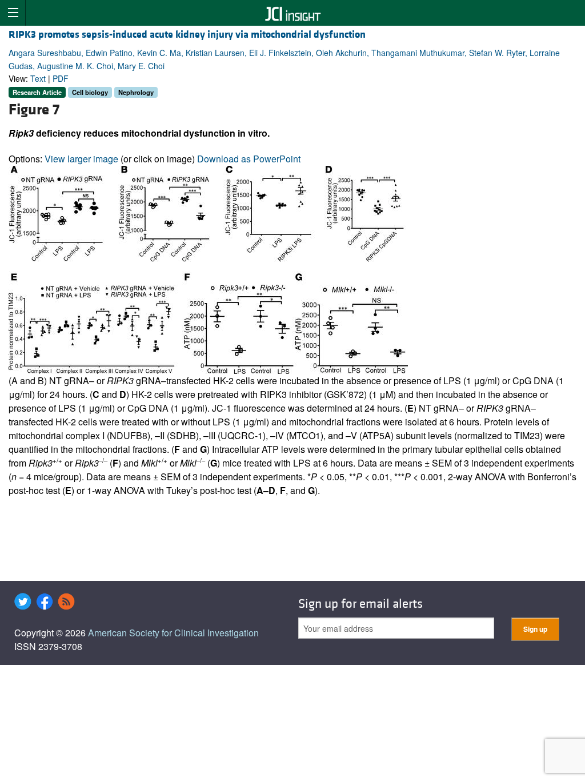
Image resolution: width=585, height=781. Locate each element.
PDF (61, 78)
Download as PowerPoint (248, 158)
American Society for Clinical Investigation (173, 632)
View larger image (81, 158)
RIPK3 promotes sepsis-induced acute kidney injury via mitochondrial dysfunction (187, 34)
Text (38, 78)
